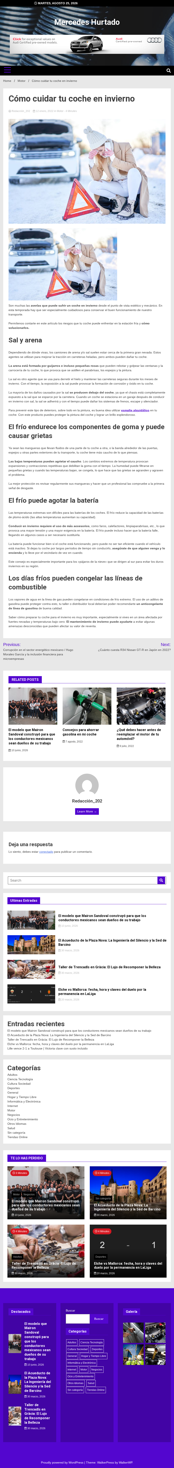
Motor (60, 111)
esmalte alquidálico (135, 410)
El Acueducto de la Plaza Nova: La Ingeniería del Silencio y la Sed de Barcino (59, 1035)
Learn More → (87, 811)
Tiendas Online (17, 1137)
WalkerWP (125, 1462)
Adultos (12, 1074)
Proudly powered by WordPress (62, 1462)
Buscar (70, 1310)
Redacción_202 (21, 111)
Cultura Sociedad (19, 1083)
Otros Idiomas (16, 1123)
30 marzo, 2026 (70, 950)
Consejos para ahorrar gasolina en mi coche (81, 732)
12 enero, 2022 (44, 111)
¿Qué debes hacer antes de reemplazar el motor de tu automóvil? (139, 734)
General (12, 1092)
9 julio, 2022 (126, 746)
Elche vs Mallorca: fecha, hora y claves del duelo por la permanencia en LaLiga (60, 1044)
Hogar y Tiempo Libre (21, 1097)
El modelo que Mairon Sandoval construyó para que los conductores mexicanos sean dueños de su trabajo (31, 736)
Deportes (13, 1088)
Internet (12, 1106)
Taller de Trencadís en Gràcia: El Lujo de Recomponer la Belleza (109, 967)
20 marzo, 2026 (70, 999)
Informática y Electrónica (24, 1101)
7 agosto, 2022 (74, 741)
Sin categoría (16, 1132)
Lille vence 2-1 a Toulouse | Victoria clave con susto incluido (47, 1048)
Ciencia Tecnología (20, 1079)
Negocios (13, 1114)
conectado (46, 851)
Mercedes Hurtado (87, 22)
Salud (11, 1128)
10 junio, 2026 (19, 750)
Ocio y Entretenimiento (22, 1119)
